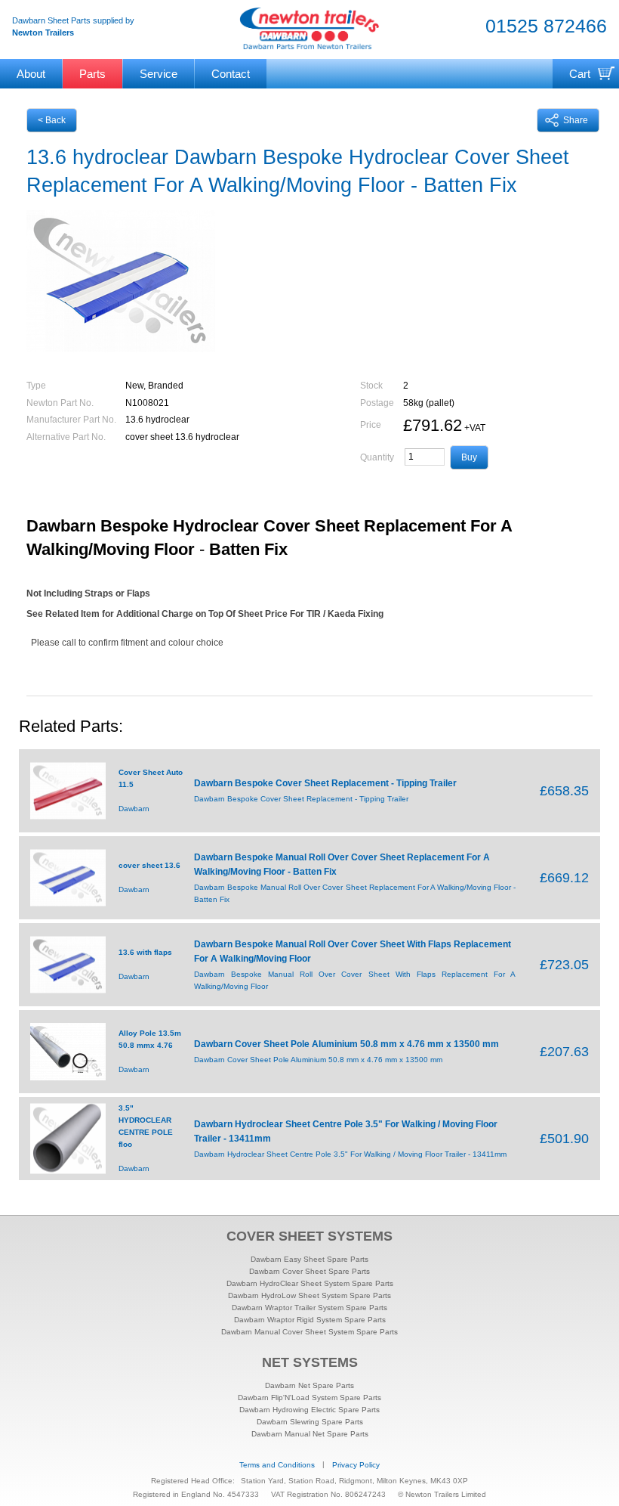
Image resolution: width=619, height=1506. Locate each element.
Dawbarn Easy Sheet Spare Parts (309, 1259)
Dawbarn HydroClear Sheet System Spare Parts (309, 1283)
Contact (230, 73)
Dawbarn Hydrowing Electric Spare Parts (309, 1409)
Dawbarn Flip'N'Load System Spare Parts (309, 1397)
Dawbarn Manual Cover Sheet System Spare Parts (309, 1332)
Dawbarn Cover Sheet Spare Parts (309, 1271)
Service (158, 73)
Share (575, 120)
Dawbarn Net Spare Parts (309, 1385)
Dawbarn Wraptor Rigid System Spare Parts (310, 1319)
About (31, 73)
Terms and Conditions (277, 1465)
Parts (92, 73)
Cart (579, 73)
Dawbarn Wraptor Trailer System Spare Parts (309, 1307)
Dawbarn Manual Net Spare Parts (309, 1434)
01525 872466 (546, 26)
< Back (52, 120)
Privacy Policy (356, 1465)
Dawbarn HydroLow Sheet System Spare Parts (309, 1295)
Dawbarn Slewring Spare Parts (310, 1422)
